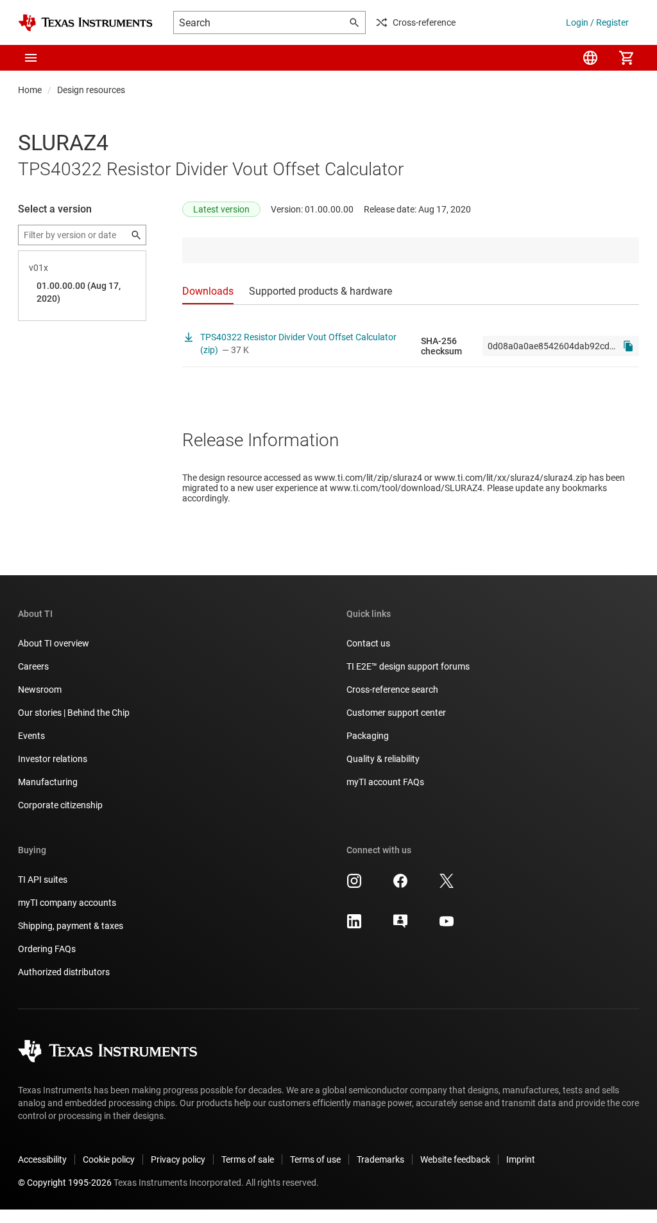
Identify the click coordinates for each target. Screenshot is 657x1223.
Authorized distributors (64, 972)
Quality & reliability (383, 759)
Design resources (91, 90)
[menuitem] (590, 58)
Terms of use (315, 1159)
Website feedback (455, 1159)
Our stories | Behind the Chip (74, 712)
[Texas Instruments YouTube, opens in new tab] (446, 926)
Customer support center (396, 712)
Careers (33, 666)
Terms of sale (247, 1159)
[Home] (85, 22)
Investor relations (52, 759)
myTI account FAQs (385, 782)
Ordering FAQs (47, 949)
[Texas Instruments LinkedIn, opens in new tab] (354, 926)
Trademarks (380, 1159)
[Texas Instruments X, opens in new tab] (446, 885)
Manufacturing (48, 782)
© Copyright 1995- (65, 1182)
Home (30, 90)
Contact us (368, 643)
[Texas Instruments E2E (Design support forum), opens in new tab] (400, 926)
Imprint (520, 1159)
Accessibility (42, 1159)
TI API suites (42, 879)
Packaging (367, 736)
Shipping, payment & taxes (70, 926)
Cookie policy (109, 1159)
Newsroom (40, 689)
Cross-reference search (392, 689)
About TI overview (53, 643)
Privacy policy (178, 1159)
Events (31, 736)
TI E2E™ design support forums (408, 666)
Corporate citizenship (60, 805)
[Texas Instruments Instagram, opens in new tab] (354, 885)
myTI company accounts (67, 903)
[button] (31, 58)
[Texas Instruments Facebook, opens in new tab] (400, 885)
